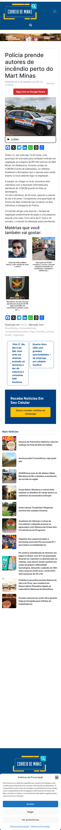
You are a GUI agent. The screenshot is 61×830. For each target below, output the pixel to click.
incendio (40, 331)
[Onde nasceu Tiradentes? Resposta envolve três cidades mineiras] (9, 509)
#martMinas (11, 328)
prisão (8, 335)
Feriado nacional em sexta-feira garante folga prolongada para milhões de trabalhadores (38, 601)
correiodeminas (27, 328)
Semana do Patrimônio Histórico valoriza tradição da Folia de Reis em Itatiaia (38, 443)
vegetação (18, 335)
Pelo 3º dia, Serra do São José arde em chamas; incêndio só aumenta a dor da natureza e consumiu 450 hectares (18, 363)
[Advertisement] (30, 641)
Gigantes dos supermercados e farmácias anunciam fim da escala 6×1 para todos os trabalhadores (37, 542)
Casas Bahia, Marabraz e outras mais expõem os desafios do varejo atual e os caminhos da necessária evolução (38, 492)
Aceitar (30, 804)
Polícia (23, 324)
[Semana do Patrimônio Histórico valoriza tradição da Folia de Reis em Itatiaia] (9, 443)
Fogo (32, 331)
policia (49, 331)
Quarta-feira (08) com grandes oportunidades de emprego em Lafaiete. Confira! (41, 354)
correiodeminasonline (16, 331)
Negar (30, 812)
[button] (56, 777)
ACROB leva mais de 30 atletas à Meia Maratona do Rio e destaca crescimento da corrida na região (38, 476)
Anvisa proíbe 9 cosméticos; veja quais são (37, 459)
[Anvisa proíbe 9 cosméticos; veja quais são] (9, 460)
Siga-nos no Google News (30, 91)
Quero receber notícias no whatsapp (30, 412)
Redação (50, 83)
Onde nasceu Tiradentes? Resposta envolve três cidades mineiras (36, 509)
